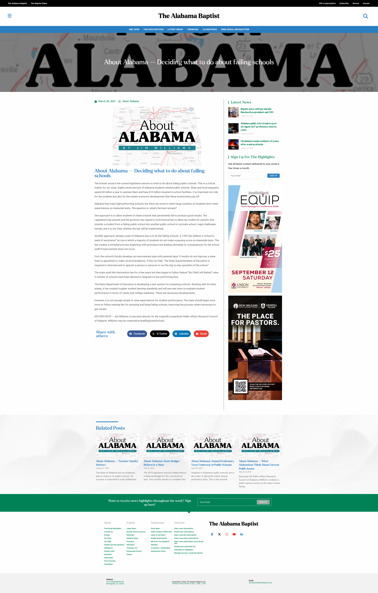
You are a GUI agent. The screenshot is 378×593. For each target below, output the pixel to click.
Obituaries (131, 545)
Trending (193, 29)
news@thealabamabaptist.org (260, 583)
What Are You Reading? (160, 541)
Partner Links (109, 551)
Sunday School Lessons (136, 532)
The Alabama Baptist (17, 3)
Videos (129, 554)
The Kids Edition (153, 29)
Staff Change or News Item (161, 532)
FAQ (204, 584)
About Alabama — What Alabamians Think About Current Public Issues (259, 465)
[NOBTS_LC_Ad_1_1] (255, 348)
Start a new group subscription (186, 538)
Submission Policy (158, 551)
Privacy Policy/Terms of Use (183, 584)
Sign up (273, 176)
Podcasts (130, 541)
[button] (365, 16)
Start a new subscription (183, 529)
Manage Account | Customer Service (188, 553)
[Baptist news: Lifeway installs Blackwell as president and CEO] (233, 112)
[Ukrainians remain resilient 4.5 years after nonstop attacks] (233, 144)
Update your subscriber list (184, 547)
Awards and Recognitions (114, 545)
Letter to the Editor (158, 535)
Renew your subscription (184, 532)
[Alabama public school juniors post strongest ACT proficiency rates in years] (233, 128)
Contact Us (108, 532)
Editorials (130, 535)
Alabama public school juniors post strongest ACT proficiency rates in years (259, 126)
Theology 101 (132, 548)
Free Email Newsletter (235, 29)
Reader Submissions (159, 538)
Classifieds (210, 29)
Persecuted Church (134, 551)
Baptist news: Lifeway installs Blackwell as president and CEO (257, 110)
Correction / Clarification (160, 548)
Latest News (175, 29)
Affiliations (108, 548)
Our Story (107, 538)
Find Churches (110, 561)
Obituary (154, 545)
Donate (107, 535)
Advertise (107, 554)
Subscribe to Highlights (183, 550)
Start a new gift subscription (185, 535)
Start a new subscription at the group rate (188, 542)
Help (198, 584)
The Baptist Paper (39, 3)
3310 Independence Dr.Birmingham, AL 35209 (115, 583)
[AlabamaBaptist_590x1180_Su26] (255, 239)
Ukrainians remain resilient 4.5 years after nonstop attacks (260, 143)
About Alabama (130, 101)
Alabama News (132, 538)
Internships (108, 558)
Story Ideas (155, 529)
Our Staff (107, 541)
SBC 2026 (134, 29)
